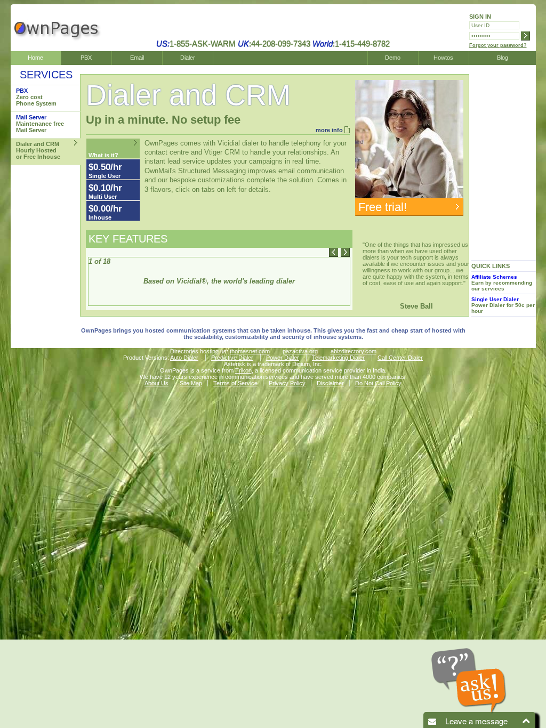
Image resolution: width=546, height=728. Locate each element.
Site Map (191, 383)
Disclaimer (330, 383)
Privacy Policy (287, 383)
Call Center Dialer (400, 357)
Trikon (243, 370)
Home (35, 57)
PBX (86, 57)
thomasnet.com (250, 351)
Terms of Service (235, 383)
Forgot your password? (498, 45)
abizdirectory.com (353, 351)
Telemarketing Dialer (338, 357)
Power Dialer (282, 357)
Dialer (187, 57)
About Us (156, 383)
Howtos (443, 57)
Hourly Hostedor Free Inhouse (38, 150)
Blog (502, 57)
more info (329, 130)
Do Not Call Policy (378, 383)
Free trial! (382, 207)
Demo (392, 57)
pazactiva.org (300, 351)
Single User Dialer (495, 299)
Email (137, 57)
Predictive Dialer (232, 357)
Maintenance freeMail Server (40, 123)
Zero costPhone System (36, 97)
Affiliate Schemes (494, 277)
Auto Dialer (184, 357)
